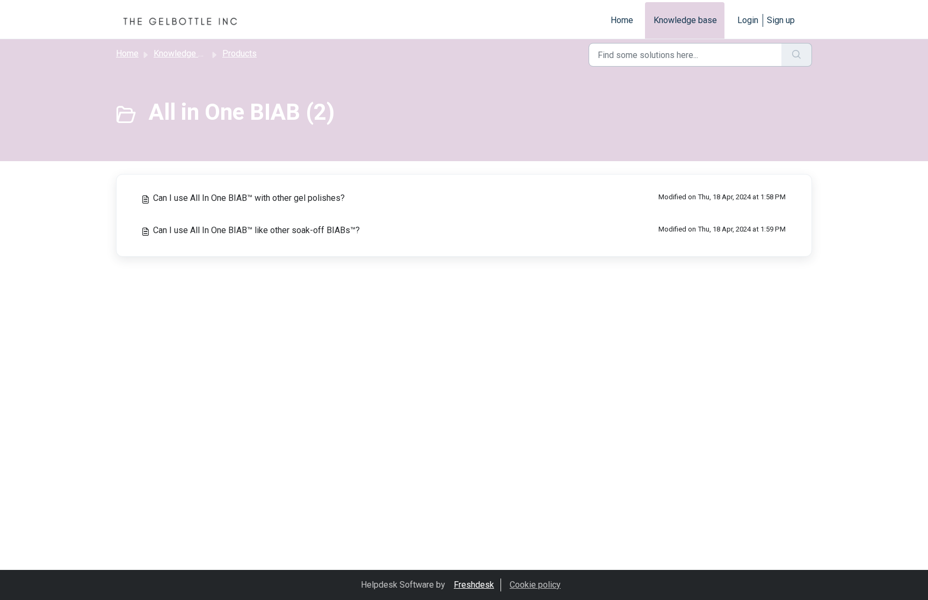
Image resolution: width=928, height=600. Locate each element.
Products (239, 53)
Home (622, 20)
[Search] (796, 55)
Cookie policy (535, 585)
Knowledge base (685, 20)
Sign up (781, 20)
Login (747, 20)
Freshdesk (474, 585)
